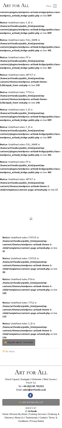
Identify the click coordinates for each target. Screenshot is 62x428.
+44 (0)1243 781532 (33, 386)
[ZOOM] (31, 218)
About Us (19, 417)
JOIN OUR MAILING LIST (32, 402)
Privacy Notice (37, 421)
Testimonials (31, 417)
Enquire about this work (20, 342)
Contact (43, 417)
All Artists (8, 213)
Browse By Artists (18, 414)
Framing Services (37, 414)
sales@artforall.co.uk (34, 389)
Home (5, 414)
